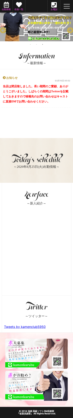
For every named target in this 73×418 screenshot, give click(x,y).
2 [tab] (36, 44)
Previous (2, 29)
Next (69, 29)
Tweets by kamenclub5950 (25, 327)
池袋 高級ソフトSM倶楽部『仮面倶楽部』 (35, 412)
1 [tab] (30, 44)
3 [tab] (43, 44)
